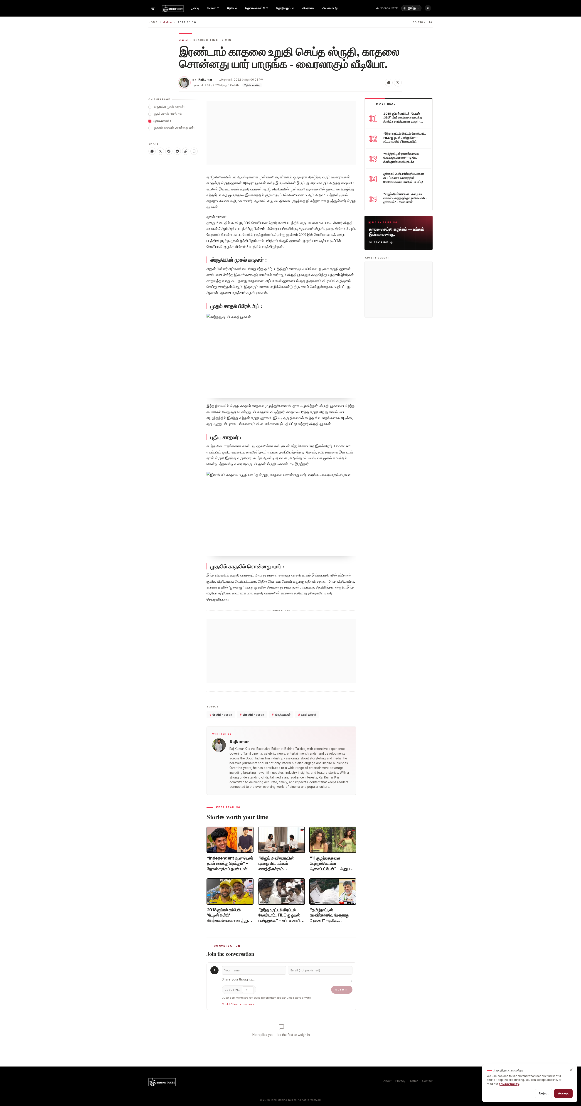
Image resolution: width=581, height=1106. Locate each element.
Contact (427, 1081)
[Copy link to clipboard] (185, 151)
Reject (544, 1093)
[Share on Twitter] (398, 82)
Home (153, 22)
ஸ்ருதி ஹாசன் (281, 714)
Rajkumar (205, 79)
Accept (563, 1093)
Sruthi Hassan (220, 714)
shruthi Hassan (252, 714)
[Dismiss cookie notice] (571, 1070)
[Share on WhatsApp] (389, 82)
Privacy (400, 1081)
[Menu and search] (153, 8)
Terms (413, 1081)
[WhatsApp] (152, 151)
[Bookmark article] (194, 151)
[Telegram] (177, 151)
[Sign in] (428, 8)
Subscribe (378, 242)
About (387, 1081)
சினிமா (167, 22)
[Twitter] (160, 151)
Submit (341, 989)
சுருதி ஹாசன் (307, 714)
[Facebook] (168, 151)
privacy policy (509, 1084)
